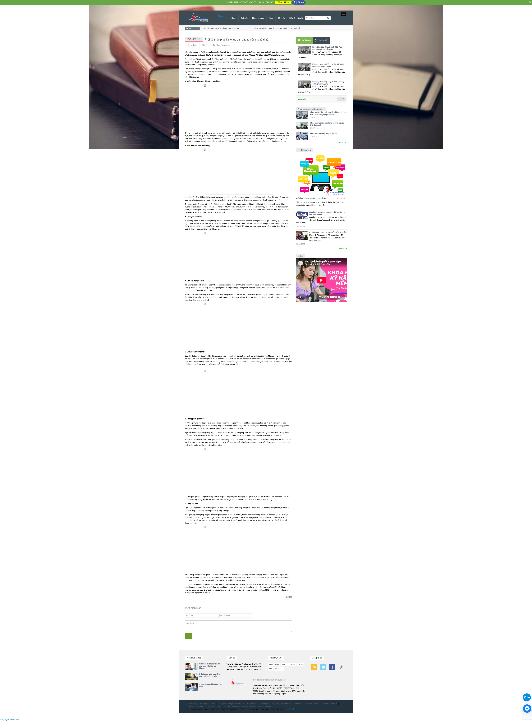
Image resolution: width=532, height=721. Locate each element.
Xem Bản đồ (289, 709)
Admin (194, 45)
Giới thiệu (244, 18)
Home (234, 18)
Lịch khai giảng (258, 18)
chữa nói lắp (274, 664)
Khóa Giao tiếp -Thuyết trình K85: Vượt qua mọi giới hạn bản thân (327, 48)
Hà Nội (300, 664)
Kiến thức (281, 18)
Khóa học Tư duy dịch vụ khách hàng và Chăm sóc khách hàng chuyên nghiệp (328, 113)
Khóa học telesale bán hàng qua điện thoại (239, 706)
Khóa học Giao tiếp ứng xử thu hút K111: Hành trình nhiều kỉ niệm (328, 65)
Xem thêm (302, 99)
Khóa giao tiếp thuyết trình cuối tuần (231, 704)
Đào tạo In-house (264, 706)
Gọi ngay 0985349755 (10, 720)
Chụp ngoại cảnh (193, 39)
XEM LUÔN (283, 2)
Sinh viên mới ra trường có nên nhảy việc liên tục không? (209, 666)
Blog (218, 45)
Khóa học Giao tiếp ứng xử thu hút (323, 133)
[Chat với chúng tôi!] (527, 708)
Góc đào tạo (306, 40)
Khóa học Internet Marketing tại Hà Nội (311, 198)
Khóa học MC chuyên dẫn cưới (325, 704)
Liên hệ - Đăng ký (296, 18)
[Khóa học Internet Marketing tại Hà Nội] (321, 174)
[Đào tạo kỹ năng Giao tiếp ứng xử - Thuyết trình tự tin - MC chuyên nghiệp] (199, 18)
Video (271, 18)
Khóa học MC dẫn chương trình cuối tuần (296, 704)
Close (220, 16)
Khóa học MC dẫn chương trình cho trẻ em (205, 706)
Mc (270, 669)
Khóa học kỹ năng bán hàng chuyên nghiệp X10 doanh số (262, 28)
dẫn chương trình (288, 664)
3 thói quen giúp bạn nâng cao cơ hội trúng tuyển (209, 675)
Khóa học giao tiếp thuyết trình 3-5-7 (202, 704)
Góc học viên (323, 40)
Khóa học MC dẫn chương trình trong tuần (263, 704)
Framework (225, 45)
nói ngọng (278, 669)
